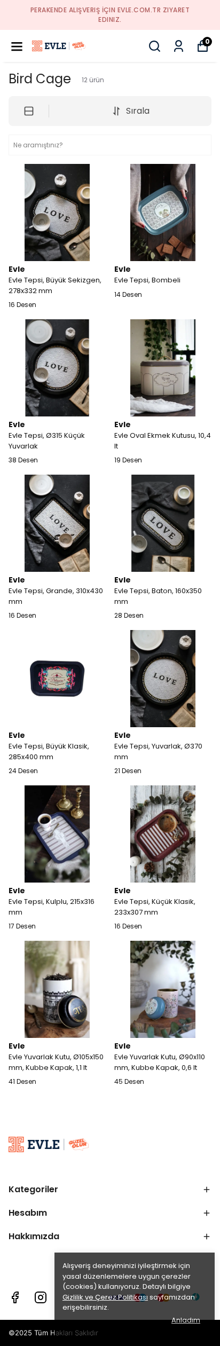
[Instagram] (40, 1297)
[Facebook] (15, 1297)
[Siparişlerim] (178, 46)
